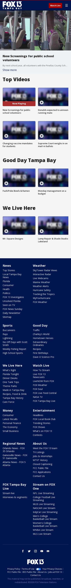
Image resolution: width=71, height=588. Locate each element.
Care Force (8, 401)
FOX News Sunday (12, 309)
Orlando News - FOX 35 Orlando (14, 450)
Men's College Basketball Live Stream (45, 517)
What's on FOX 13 (42, 431)
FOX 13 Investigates (13, 297)
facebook (23, 551)
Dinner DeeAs (10, 378)
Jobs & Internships (42, 456)
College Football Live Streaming (44, 499)
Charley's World (41, 334)
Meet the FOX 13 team (45, 448)
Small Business (11, 431)
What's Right (9, 370)
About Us (40, 443)
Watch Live (55, 5)
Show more (10, 70)
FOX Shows (39, 427)
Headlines (38, 415)
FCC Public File (40, 468)
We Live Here (12, 365)
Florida (6, 281)
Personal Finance (12, 423)
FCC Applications (42, 472)
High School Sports (13, 353)
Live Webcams (40, 278)
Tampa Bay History (13, 397)
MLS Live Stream (42, 533)
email (48, 551)
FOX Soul (38, 389)
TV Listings (38, 452)
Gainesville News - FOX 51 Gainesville (15, 457)
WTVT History (40, 460)
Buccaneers (9, 330)
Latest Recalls (10, 419)
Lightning (7, 338)
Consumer (8, 285)
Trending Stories (41, 423)
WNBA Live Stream (43, 529)
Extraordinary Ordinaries (40, 343)
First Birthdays (40, 353)
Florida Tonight (11, 374)
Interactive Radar (42, 274)
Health (6, 289)
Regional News (14, 443)
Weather (39, 266)
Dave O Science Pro (43, 356)
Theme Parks (10, 386)
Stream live (9, 493)
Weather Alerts (41, 286)
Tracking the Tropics (44, 294)
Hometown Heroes (43, 338)
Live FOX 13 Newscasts (39, 376)
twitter (29, 551)
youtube (41, 551)
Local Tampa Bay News (12, 276)
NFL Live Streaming (43, 493)
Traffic (36, 330)
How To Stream (41, 370)
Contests (37, 435)
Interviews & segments (15, 497)
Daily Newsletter (11, 313)
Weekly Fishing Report (14, 349)
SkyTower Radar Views (45, 270)
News (7, 266)
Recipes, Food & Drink (15, 394)
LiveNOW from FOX (43, 381)
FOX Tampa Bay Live (44, 400)
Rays (5, 334)
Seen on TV (9, 305)
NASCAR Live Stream (44, 508)
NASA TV (37, 397)
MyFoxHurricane (41, 298)
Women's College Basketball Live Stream (45, 524)
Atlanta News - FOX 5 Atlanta (14, 464)
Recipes (37, 349)
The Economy (10, 427)
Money (8, 410)
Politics (6, 293)
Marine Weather (41, 282)
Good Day (40, 325)
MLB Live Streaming (43, 504)
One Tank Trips (11, 382)
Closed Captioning (42, 464)
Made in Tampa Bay (13, 390)
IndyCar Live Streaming (45, 512)
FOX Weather (40, 302)
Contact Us (39, 476)
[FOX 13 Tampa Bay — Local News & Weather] (12, 5)
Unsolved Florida (11, 301)
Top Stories (9, 270)
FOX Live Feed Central (44, 393)
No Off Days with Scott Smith (15, 343)
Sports (7, 325)
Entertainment (44, 410)
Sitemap (7, 316)
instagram (35, 551)
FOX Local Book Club (44, 419)
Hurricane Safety (42, 290)
